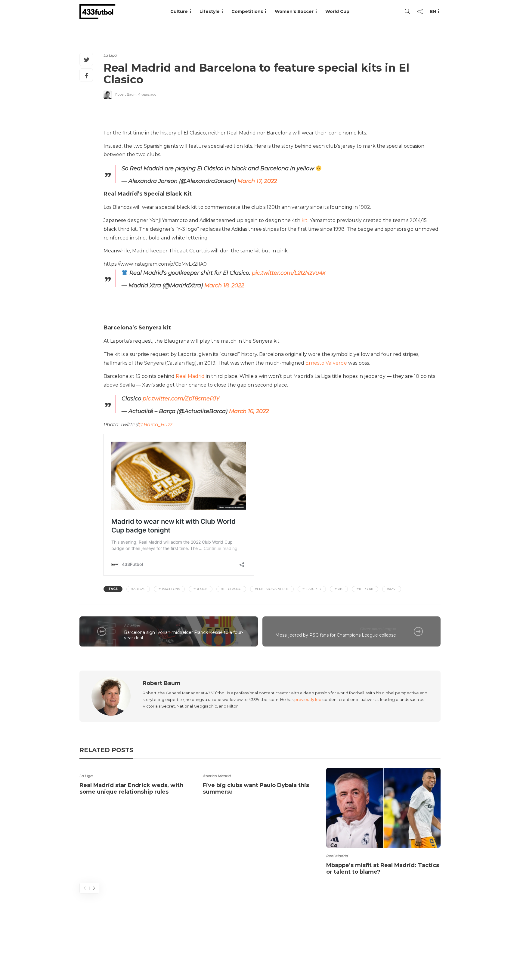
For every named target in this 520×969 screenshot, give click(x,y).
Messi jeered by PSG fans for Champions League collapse (335, 635)
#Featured (311, 589)
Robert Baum (126, 94)
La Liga (110, 55)
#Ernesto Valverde (272, 589)
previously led (307, 699)
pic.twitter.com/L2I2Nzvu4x (289, 273)
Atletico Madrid (217, 775)
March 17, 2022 (257, 181)
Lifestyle (210, 11)
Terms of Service (373, 940)
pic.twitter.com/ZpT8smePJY (181, 398)
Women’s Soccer (294, 11)
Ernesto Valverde (326, 363)
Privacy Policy (422, 940)
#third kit (365, 589)
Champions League (378, 628)
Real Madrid (190, 376)
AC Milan (132, 625)
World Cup (337, 11)
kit (305, 220)
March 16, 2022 (249, 411)
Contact (332, 940)
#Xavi (391, 589)
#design (200, 589)
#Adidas (138, 589)
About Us (301, 940)
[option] (136, 782)
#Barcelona (169, 589)
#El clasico (231, 589)
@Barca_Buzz (155, 424)
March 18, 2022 (224, 285)
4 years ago (147, 94)
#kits (339, 589)
